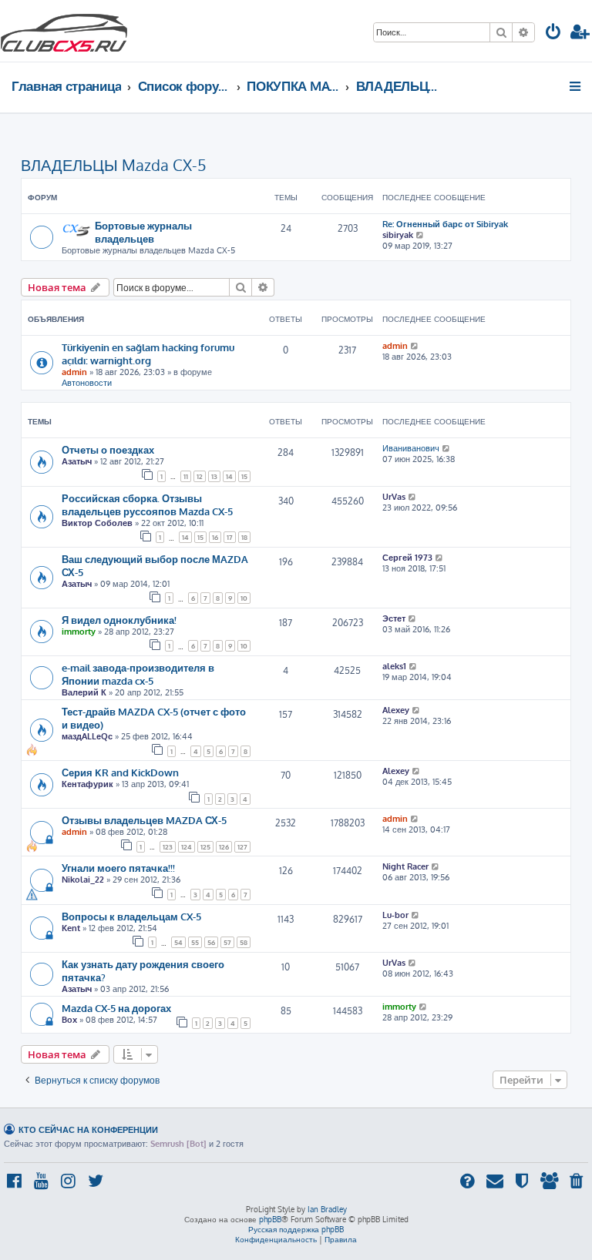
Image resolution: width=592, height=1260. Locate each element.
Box (69, 1019)
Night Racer (405, 866)
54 (178, 942)
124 (186, 847)
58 (243, 942)
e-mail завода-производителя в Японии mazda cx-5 (138, 674)
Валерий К (84, 692)
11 (185, 476)
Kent (71, 928)
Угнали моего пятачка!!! (118, 867)
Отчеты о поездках (108, 449)
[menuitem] (553, 33)
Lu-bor (395, 915)
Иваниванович (410, 448)
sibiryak (397, 235)
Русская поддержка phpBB (296, 1229)
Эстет (393, 618)
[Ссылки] (576, 86)
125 (205, 847)
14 (229, 476)
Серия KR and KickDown (120, 772)
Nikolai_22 (83, 879)
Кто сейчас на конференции (88, 1129)
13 (214, 476)
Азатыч (77, 461)
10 (243, 598)
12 (200, 476)
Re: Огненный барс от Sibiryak (445, 224)
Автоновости (87, 382)
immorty (79, 631)
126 (224, 847)
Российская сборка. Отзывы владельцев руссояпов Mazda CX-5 (147, 504)
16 (215, 537)
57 (227, 942)
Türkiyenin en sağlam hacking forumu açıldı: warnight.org (148, 353)
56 (211, 942)
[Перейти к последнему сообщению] (415, 345)
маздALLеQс (87, 736)
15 (244, 476)
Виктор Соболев (97, 523)
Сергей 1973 (407, 557)
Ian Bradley (327, 1209)
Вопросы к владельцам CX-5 (131, 916)
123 (168, 847)
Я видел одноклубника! (119, 619)
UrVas (393, 496)
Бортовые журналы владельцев (143, 232)
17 (230, 537)
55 (195, 942)
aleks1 (394, 666)
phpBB (270, 1219)
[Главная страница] (64, 31)
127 (242, 847)
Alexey (395, 710)
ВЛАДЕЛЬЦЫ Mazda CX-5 (114, 165)
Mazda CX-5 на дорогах (116, 1007)
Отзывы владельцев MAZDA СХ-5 (144, 819)
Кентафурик (87, 784)
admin (74, 372)
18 (244, 537)
